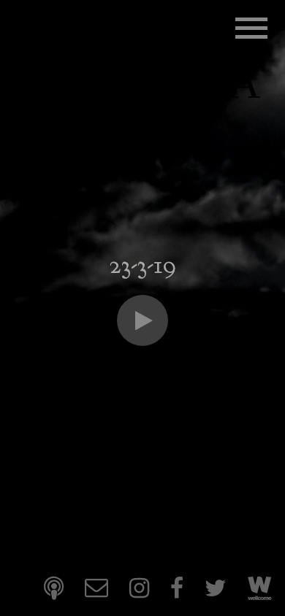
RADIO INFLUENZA (137, 61)
